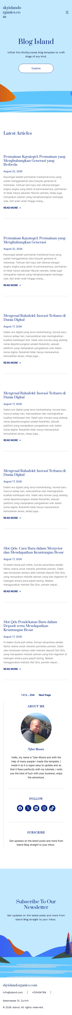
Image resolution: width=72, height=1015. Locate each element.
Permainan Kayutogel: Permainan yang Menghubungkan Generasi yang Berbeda (34, 161)
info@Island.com (13, 992)
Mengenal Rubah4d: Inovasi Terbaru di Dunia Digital (34, 318)
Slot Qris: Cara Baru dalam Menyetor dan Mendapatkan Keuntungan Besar (33, 550)
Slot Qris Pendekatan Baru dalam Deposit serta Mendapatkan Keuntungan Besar (30, 626)
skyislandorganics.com (12, 12)
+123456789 (39, 992)
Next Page (45, 694)
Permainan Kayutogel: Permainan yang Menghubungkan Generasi (34, 240)
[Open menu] (67, 12)
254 (32, 694)
